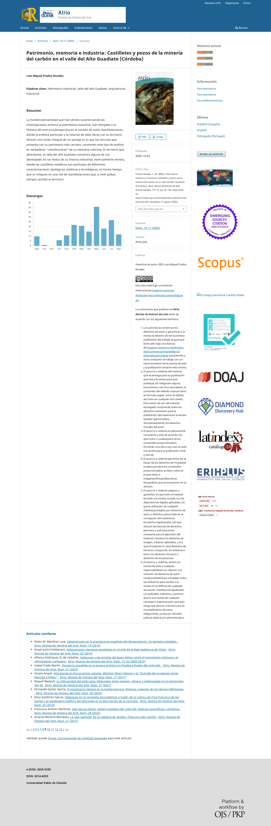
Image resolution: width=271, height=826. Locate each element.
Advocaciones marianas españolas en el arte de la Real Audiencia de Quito (117, 649)
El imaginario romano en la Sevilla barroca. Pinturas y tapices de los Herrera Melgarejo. (125, 689)
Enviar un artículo (211, 154)
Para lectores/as (206, 88)
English (202, 130)
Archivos (40, 28)
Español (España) (208, 124)
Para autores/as (206, 94)
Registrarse (232, 3)
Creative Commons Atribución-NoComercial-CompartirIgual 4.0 (159, 295)
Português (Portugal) (211, 136)
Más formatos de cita (150, 209)
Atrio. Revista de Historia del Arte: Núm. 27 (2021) (78, 685)
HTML (159, 137)
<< (28, 729)
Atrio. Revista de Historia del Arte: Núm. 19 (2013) (67, 645)
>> (66, 729)
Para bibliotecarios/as (210, 100)
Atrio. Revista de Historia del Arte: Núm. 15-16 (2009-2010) (106, 661)
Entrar (247, 3)
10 (48, 729)
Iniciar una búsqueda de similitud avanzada (77, 738)
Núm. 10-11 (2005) (63, 41)
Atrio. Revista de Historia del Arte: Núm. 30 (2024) (69, 693)
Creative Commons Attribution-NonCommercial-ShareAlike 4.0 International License (163, 351)
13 (60, 729)
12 (56, 729)
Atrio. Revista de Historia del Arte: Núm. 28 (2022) (67, 713)
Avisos (103, 28)
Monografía (60, 28)
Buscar (243, 28)
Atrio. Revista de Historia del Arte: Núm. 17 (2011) (93, 677)
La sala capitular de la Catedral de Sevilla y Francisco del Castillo (113, 717)
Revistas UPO (213, 3)
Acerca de (120, 28)
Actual (24, 28)
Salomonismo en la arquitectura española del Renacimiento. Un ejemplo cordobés (122, 641)
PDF (143, 137)
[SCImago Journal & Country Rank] (220, 295)
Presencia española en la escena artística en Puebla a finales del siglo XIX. (111, 665)
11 (52, 729)
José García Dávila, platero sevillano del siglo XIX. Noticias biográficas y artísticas (126, 709)
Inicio (29, 41)
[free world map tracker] (215, 186)
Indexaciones (83, 28)
